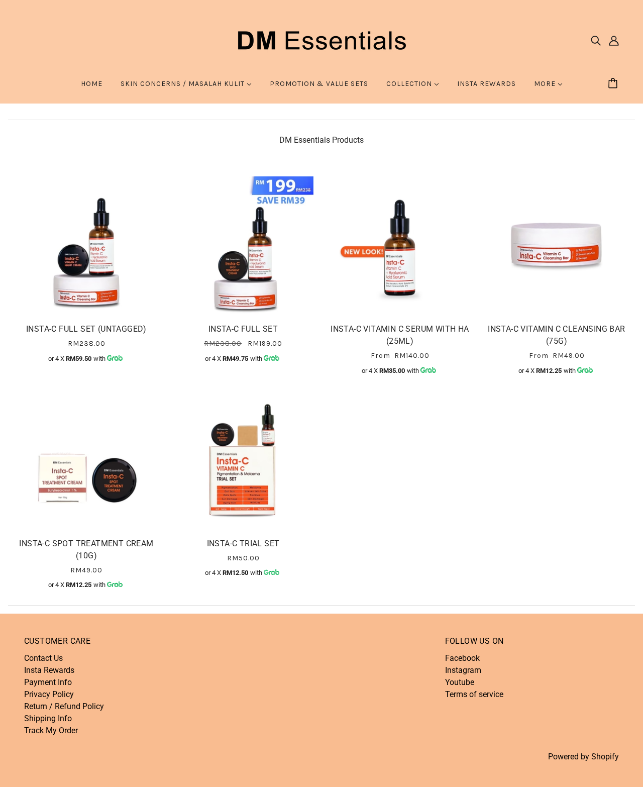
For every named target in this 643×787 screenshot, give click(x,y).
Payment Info (48, 682)
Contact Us (43, 658)
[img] (596, 40)
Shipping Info (48, 718)
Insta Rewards (49, 670)
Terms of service (474, 694)
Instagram (463, 670)
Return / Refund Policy (64, 706)
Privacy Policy (49, 694)
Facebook (462, 658)
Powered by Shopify (583, 756)
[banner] (321, 39)
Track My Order (51, 730)
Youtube (459, 682)
